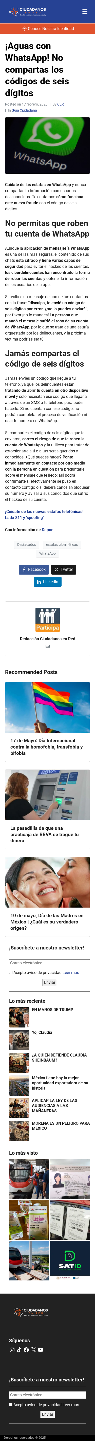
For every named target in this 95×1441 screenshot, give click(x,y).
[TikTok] (19, 1350)
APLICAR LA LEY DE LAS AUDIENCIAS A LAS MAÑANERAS (54, 1106)
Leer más (71, 972)
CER (60, 104)
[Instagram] (12, 1350)
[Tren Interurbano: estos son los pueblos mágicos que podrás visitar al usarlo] (29, 1261)
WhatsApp (47, 553)
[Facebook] (26, 1350)
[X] (33, 1350)
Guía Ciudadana (24, 110)
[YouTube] (40, 1350)
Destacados (26, 545)
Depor (47, 529)
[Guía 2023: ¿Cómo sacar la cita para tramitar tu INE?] (70, 1179)
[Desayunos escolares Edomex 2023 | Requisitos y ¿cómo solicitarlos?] (29, 1220)
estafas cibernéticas (62, 545)
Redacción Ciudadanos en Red (47, 638)
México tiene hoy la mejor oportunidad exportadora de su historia (60, 1083)
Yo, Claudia (42, 1032)
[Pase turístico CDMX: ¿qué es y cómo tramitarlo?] (70, 1220)
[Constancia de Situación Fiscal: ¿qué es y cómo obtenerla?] (70, 1261)
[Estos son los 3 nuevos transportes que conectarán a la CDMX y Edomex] (29, 1179)
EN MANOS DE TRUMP (52, 1009)
